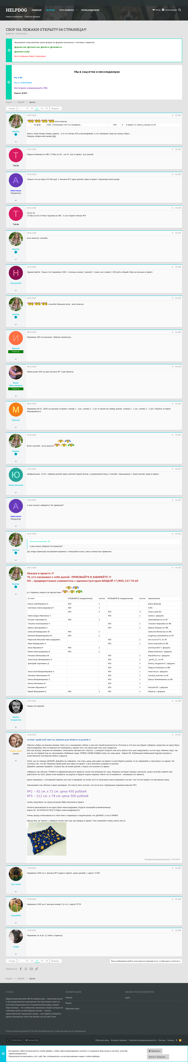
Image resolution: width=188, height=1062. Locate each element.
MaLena (16, 420)
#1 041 (178, 115)
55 (47, 108)
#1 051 (178, 435)
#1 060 (178, 930)
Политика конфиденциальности (142, 1040)
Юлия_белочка (16, 485)
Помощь (161, 1040)
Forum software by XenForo (30, 1031)
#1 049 (178, 366)
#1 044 (178, 208)
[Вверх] (176, 1040)
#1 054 (178, 534)
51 (27, 108)
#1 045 (178, 233)
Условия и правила (119, 1040)
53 (37, 108)
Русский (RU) (32, 1040)
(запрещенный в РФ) (30, 88)
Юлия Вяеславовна (15, 384)
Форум (68, 1003)
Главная (68, 997)
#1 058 (178, 868)
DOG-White (17, 1040)
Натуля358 (15, 283)
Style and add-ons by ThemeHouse (70, 1031)
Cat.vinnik (16, 884)
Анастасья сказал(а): (39, 541)
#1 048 (178, 332)
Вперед (55, 108)
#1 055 (178, 568)
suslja (16, 946)
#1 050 (178, 404)
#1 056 (178, 701)
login (127, 997)
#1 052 (178, 469)
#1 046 (178, 267)
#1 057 (178, 735)
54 (42, 108)
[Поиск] (179, 10)
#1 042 (178, 149)
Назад (12, 108)
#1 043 (178, 174)
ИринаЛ (16, 348)
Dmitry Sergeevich (16, 718)
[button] (77, 10)
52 (32, 108)
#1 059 (178, 899)
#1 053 (178, 500)
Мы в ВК (18, 77)
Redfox (11, 34)
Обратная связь (72, 1008)
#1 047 (178, 298)
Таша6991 (16, 915)
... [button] (23, 108)
